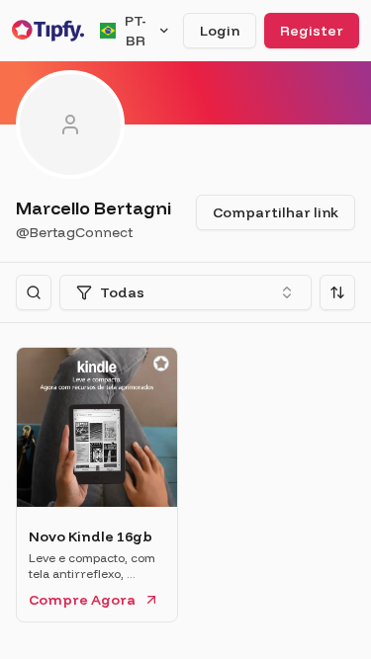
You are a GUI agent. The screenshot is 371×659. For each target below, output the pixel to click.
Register (311, 31)
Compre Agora (82, 600)
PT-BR (135, 30)
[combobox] (185, 292)
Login (219, 31)
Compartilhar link (275, 212)
